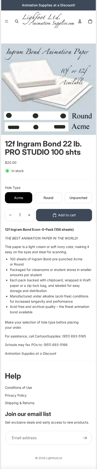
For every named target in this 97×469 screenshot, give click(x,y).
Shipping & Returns (19, 403)
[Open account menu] (80, 21)
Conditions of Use (18, 387)
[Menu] (6, 21)
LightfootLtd (54, 458)
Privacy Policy (16, 395)
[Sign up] (85, 438)
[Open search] (17, 21)
